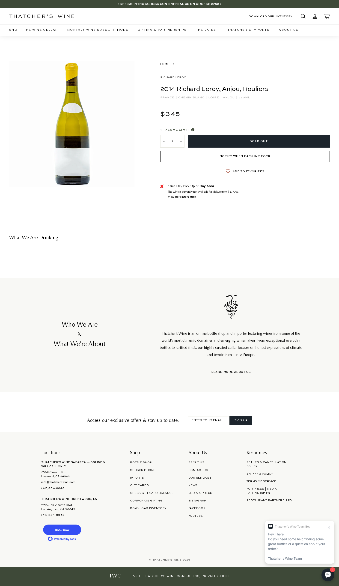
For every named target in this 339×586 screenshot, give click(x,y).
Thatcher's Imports (249, 30)
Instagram (197, 500)
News (192, 485)
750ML (244, 97)
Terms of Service (261, 481)
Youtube (195, 516)
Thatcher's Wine (167, 560)
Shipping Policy (260, 474)
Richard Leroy (173, 77)
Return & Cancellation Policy (266, 464)
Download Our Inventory (270, 16)
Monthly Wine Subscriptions (97, 30)
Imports (137, 478)
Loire (214, 97)
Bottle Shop (141, 462)
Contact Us (198, 470)
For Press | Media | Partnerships (263, 491)
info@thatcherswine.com (58, 482)
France (167, 97)
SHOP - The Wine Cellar (33, 30)
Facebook (196, 508)
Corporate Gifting (146, 500)
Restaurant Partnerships (269, 500)
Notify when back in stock (245, 156)
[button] (62, 530)
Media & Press (200, 493)
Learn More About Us (231, 372)
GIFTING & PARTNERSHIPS (162, 30)
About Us (288, 30)
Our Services (200, 478)
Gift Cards (139, 485)
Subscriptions (142, 470)
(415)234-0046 (52, 488)
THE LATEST (207, 30)
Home (164, 64)
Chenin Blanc (191, 97)
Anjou (229, 97)
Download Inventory (148, 508)
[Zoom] (71, 124)
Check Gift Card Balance (151, 493)
